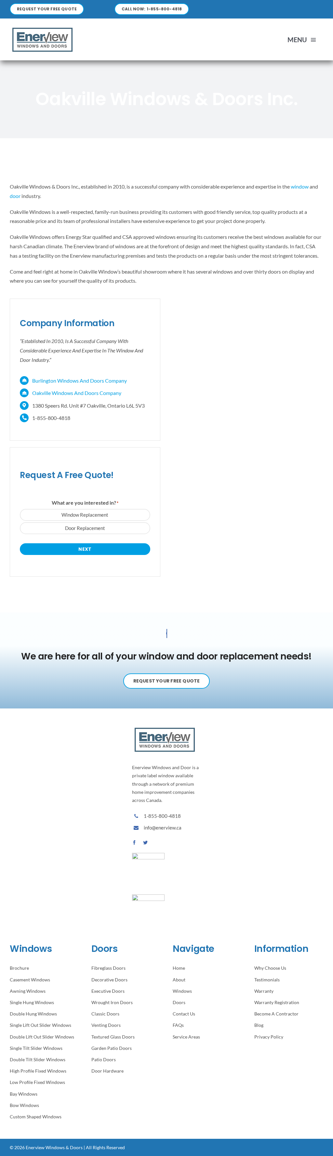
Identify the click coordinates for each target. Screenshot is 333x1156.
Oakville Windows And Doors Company (76, 393)
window (300, 186)
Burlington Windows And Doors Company (79, 380)
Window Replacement (84, 515)
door (15, 196)
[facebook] (134, 842)
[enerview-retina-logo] (42, 27)
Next (84, 549)
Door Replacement (85, 528)
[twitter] (145, 842)
